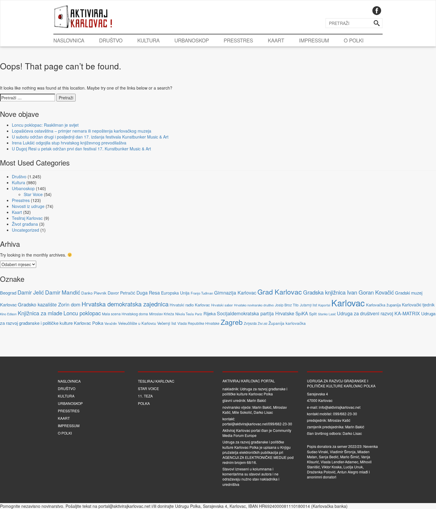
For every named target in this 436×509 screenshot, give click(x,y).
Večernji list (166, 323)
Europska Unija (175, 293)
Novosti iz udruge (28, 206)
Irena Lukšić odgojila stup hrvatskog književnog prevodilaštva (69, 143)
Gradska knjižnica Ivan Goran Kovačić (348, 292)
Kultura (148, 40)
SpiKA (301, 313)
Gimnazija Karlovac (235, 292)
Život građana (25, 224)
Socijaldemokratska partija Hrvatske (255, 313)
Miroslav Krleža (161, 313)
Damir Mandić (62, 292)
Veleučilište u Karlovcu (137, 323)
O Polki (354, 40)
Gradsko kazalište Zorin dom (49, 304)
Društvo (110, 40)
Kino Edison (8, 314)
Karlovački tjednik (418, 305)
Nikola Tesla (184, 313)
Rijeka (209, 313)
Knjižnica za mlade (40, 313)
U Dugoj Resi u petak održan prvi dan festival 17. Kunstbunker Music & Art (81, 149)
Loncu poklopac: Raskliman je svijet (45, 125)
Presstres (238, 40)
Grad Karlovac (279, 292)
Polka (144, 403)
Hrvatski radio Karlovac (190, 305)
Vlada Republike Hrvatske (198, 323)
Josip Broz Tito (287, 304)
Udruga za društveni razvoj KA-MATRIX (378, 313)
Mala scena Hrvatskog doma (125, 313)
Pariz (198, 313)
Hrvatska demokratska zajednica (125, 303)
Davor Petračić (121, 293)
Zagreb (232, 322)
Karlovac (348, 302)
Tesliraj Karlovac (27, 218)
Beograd (8, 293)
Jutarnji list (308, 305)
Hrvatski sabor (222, 305)
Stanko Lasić (327, 314)
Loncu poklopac (82, 313)
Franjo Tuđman (202, 293)
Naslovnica (68, 40)
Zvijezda (250, 323)
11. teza (145, 395)
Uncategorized (25, 230)
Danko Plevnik (93, 293)
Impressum (314, 40)
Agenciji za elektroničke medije (254, 457)
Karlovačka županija (383, 305)
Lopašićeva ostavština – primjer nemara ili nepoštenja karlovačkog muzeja (81, 131)
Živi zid (262, 323)
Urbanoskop (191, 40)
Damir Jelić (30, 292)
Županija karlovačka (287, 323)
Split (313, 313)
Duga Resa (148, 292)
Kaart (276, 40)
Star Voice (33, 194)
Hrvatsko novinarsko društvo (254, 305)
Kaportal (324, 305)
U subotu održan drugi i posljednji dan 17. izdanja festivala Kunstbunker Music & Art (90, 137)
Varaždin (110, 323)
